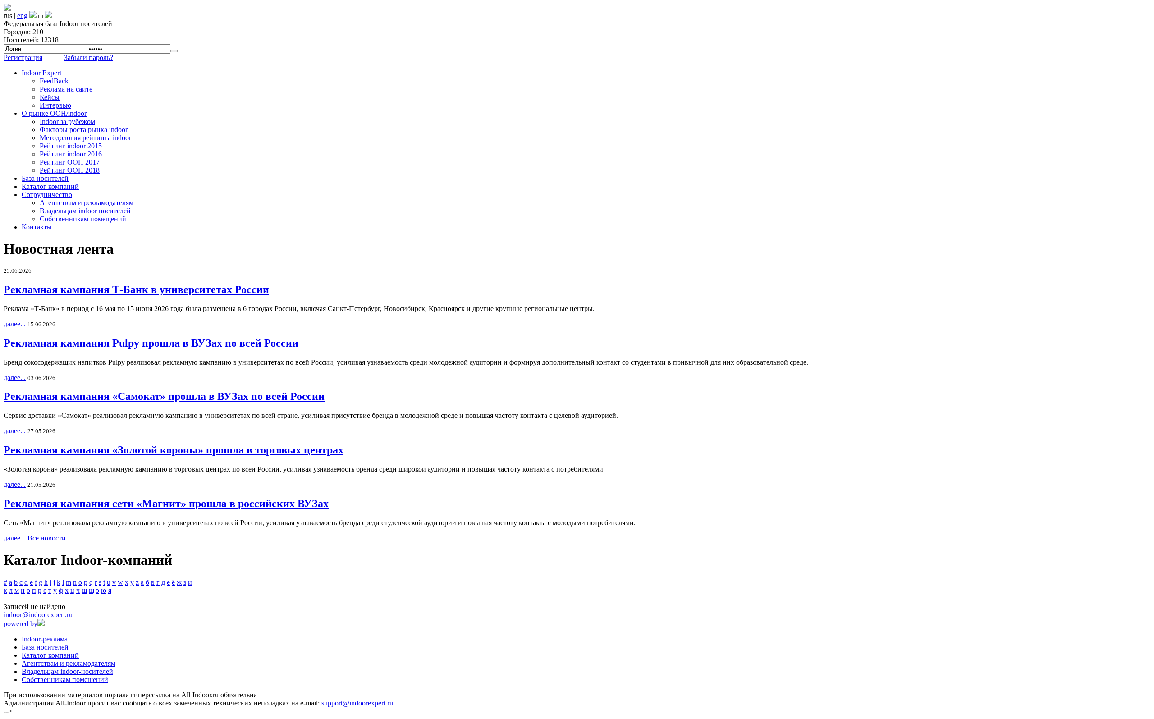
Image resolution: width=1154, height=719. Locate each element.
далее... (15, 324)
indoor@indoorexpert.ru (38, 614)
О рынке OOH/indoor (54, 113)
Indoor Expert (41, 73)
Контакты (37, 227)
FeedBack (54, 81)
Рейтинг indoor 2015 (71, 146)
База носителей (45, 178)
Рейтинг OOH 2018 (70, 170)
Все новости (46, 538)
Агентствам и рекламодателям (86, 202)
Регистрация (23, 57)
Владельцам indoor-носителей (67, 671)
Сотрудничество (47, 194)
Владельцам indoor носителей (85, 211)
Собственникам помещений (83, 219)
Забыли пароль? (88, 57)
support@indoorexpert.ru (357, 703)
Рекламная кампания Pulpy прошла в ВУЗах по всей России (151, 343)
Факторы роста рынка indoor (84, 129)
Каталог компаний (50, 186)
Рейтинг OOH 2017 (70, 162)
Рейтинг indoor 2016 (71, 154)
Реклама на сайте (66, 89)
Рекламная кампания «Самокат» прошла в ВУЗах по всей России (164, 396)
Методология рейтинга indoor (85, 138)
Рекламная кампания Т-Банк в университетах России (136, 289)
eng (22, 15)
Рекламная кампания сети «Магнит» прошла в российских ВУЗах (166, 503)
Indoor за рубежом (67, 121)
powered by (20, 623)
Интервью (55, 105)
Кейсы (50, 97)
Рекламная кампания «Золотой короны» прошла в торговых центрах (173, 450)
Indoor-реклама (45, 639)
